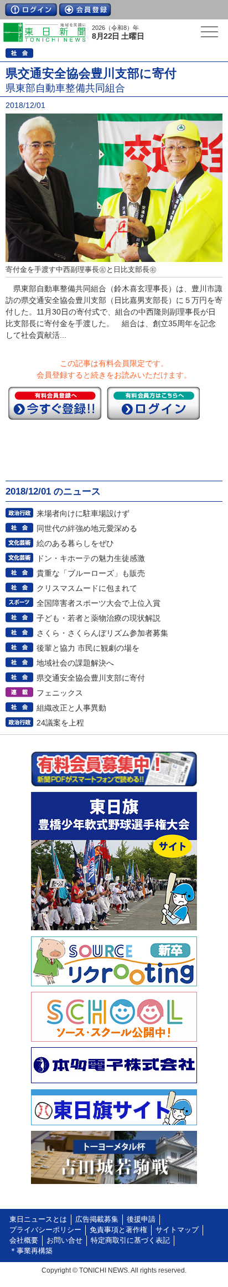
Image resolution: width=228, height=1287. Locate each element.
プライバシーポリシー (45, 1230)
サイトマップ (177, 1230)
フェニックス (60, 692)
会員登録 (85, 9)
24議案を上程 (60, 722)
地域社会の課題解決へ (75, 662)
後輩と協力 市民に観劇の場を (88, 648)
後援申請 (141, 1219)
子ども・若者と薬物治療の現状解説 (98, 618)
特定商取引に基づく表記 (130, 1240)
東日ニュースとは (38, 1219)
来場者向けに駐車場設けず (83, 513)
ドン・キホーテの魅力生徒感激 (91, 558)
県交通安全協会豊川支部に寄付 (91, 677)
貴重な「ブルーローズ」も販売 (91, 573)
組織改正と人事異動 (71, 707)
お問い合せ (64, 1240)
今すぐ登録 (54, 403)
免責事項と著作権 (118, 1230)
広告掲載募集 (96, 1219)
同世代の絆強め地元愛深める (87, 528)
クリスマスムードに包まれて (87, 588)
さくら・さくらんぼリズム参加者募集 (102, 633)
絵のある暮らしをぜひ (75, 543)
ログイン (31, 9)
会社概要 (23, 1240)
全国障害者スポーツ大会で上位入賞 (98, 603)
